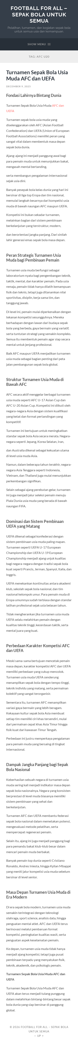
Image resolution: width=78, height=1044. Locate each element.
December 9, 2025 (18, 86)
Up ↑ (40, 1035)
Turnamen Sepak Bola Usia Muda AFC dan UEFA (37, 75)
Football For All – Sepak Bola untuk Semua (39, 14)
